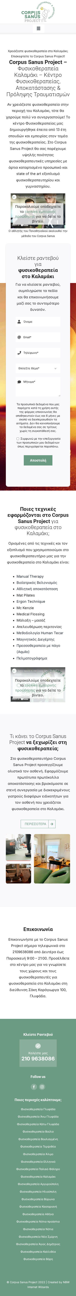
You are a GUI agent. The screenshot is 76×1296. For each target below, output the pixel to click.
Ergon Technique (31, 601)
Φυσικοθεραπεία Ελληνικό (38, 1161)
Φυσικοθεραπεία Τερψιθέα (38, 1146)
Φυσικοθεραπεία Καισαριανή (38, 1206)
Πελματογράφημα (32, 658)
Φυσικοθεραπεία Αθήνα (38, 1214)
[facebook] (34, 1087)
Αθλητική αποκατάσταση (37, 589)
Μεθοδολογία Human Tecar (40, 633)
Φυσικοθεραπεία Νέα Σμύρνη (38, 1236)
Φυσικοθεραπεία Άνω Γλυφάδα (38, 1116)
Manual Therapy (30, 576)
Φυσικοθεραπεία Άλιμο (38, 1154)
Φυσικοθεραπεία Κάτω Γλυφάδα (38, 1124)
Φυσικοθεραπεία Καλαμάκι (38, 1176)
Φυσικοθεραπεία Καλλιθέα (38, 1251)
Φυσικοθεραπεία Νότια (38, 1229)
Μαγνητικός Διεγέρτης (36, 639)
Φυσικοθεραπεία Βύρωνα (38, 1199)
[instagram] (42, 1087)
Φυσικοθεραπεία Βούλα (38, 1131)
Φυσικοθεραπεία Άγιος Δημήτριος (38, 1244)
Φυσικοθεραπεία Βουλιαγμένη (38, 1139)
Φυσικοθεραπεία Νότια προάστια (38, 1221)
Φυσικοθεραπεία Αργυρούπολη (38, 1184)
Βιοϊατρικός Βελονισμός (37, 583)
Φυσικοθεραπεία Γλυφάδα (38, 1109)
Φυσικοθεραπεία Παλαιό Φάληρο (38, 1169)
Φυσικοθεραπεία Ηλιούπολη (38, 1191)
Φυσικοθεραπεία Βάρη (38, 1259)
